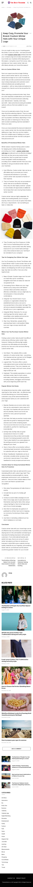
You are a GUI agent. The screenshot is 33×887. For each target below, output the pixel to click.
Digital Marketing (6, 815)
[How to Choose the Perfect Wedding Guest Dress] (16, 675)
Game (3, 831)
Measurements (5, 849)
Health (3, 834)
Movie (3, 852)
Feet (3, 828)
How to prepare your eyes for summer (14, 740)
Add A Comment (16, 748)
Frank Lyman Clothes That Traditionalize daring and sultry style (15, 660)
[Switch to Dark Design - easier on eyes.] (28, 2)
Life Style (29, 46)
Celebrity (4, 810)
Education (4, 818)
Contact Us (11, 878)
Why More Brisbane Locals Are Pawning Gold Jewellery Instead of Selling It (16, 714)
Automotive (5, 800)
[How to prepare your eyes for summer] (16, 729)
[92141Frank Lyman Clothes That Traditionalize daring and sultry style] (16, 622)
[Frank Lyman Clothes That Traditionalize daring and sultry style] (16, 648)
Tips (3, 864)
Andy (4, 46)
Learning (4, 844)
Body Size (4, 805)
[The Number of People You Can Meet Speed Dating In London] (16, 595)
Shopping (4, 857)
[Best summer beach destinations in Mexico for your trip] (6, 776)
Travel (3, 867)
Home (3, 836)
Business (4, 808)
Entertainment (5, 821)
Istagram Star (5, 839)
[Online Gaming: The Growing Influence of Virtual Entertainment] (6, 768)
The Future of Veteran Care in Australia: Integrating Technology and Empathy (21, 784)
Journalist (4, 841)
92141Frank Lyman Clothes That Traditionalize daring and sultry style (14, 633)
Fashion (4, 826)
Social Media (5, 859)
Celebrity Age (5, 813)
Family (3, 823)
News (3, 854)
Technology (5, 862)
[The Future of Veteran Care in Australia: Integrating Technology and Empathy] (6, 785)
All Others (4, 797)
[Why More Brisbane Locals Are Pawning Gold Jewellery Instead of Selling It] (16, 702)
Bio (2, 803)
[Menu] (3, 2)
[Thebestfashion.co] (16, 2)
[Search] (30, 2)
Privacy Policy (21, 878)
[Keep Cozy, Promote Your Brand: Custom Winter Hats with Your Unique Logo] (16, 20)
